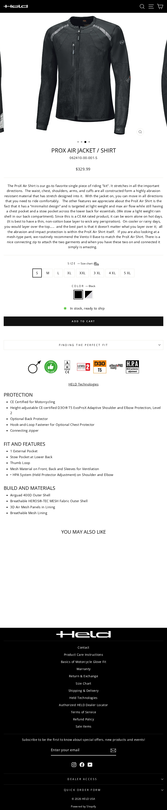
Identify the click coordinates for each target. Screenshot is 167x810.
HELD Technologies (83, 384)
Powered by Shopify (83, 806)
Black (78, 294)
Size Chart (83, 683)
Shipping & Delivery (83, 691)
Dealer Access (82, 779)
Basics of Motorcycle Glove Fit (83, 662)
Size (80, 263)
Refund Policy (83, 719)
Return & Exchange (83, 676)
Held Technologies (83, 698)
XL (69, 273)
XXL (82, 273)
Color (83, 286)
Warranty (84, 669)
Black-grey (88, 294)
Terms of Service (83, 712)
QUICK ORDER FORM (82, 790)
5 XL (127, 273)
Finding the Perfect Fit (83, 345)
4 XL (112, 273)
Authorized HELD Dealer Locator (83, 705)
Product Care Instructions (83, 655)
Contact (83, 647)
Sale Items (84, 726)
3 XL (97, 273)
